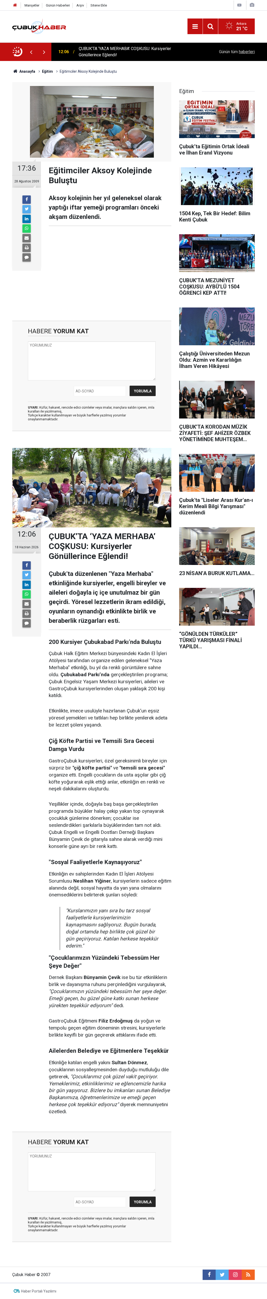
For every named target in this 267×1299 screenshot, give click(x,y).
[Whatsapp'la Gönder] (26, 228)
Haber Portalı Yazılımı (38, 1291)
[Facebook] (26, 199)
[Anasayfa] (15, 5)
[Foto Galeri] (252, 5)
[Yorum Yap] (26, 257)
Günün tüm (237, 51)
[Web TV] (239, 5)
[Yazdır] (26, 248)
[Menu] (195, 27)
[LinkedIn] (26, 219)
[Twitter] (26, 209)
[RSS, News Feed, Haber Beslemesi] (248, 1275)
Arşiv (80, 5)
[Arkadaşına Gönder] (26, 238)
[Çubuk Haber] (39, 25)
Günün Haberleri (58, 5)
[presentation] (31, 52)
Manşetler (32, 5)
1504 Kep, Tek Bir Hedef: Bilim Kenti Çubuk (118, 51)
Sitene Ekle (98, 5)
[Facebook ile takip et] (209, 1275)
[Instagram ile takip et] (235, 1275)
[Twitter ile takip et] (222, 1275)
